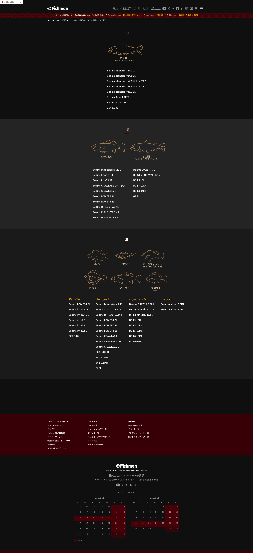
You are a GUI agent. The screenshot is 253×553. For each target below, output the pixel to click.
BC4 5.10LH (140, 185)
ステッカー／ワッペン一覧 (99, 436)
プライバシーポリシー (56, 448)
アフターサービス (55, 436)
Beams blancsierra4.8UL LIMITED (126, 81)
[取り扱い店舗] (186, 8)
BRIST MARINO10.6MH (142, 314)
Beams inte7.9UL (79, 325)
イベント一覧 (133, 429)
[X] (168, 8)
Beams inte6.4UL (79, 314)
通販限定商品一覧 (95, 444)
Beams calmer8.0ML (172, 304)
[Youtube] (164, 8)
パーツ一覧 (92, 440)
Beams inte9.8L (78, 330)
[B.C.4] (141, 8)
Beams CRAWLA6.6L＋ (108, 336)
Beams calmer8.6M (172, 309)
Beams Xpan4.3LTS (118, 97)
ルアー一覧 (92, 425)
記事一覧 (132, 421)
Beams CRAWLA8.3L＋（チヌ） (110, 185)
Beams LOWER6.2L (103, 196)
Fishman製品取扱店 (56, 433)
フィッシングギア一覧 (97, 429)
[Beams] (116, 8)
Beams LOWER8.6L (103, 201)
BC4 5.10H (135, 320)
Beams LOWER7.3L (144, 169)
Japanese (9, 1)
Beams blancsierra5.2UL (121, 91)
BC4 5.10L (112, 107)
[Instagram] (173, 8)
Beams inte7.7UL (79, 320)
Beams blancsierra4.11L (121, 70)
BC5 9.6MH (102, 362)
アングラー (52, 429)
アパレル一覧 (93, 433)
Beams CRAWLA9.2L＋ (105, 190)
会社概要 (51, 444)
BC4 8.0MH (139, 190)
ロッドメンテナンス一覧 (138, 436)
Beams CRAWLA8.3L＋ (108, 341)
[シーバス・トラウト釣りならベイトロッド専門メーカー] (126, 466)
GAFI (136, 196)
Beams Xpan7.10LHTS (105, 175)
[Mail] (191, 8)
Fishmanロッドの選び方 (58, 421)
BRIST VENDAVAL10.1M (146, 175)
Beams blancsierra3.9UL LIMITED (126, 86)
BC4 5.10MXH (137, 330)
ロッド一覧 (92, 421)
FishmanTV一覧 (135, 425)
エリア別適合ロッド (56, 425)
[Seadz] (156, 8)
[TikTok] (181, 8)
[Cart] (195, 8)
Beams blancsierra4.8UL (121, 75)
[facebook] (177, 8)
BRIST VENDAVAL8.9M (105, 217)
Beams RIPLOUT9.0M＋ (106, 212)
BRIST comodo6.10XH (142, 309)
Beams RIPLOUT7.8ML (106, 206)
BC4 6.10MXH (137, 336)
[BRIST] (126, 8)
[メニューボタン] (201, 8)
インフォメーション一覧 (138, 433)
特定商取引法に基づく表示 (58, 440)
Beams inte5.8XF (117, 102)
